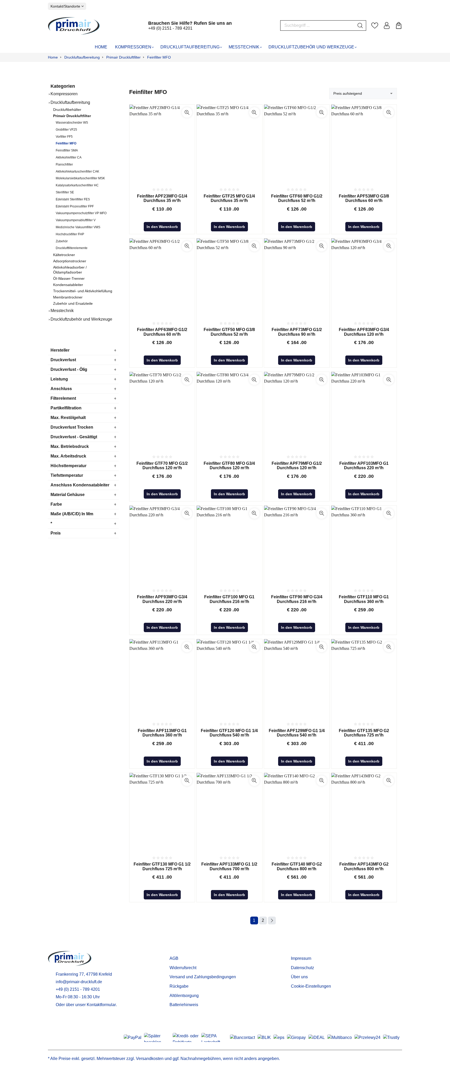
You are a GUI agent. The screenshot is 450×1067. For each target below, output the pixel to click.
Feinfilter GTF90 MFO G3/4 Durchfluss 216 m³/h (296, 599)
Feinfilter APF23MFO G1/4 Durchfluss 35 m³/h (162, 198)
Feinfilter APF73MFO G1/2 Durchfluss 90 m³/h (297, 331)
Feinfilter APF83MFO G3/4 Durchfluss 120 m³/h (364, 331)
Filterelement (63, 398)
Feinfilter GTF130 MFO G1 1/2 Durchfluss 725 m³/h (162, 866)
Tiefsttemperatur (67, 475)
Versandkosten (150, 1058)
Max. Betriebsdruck (70, 446)
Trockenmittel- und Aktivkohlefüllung (82, 291)
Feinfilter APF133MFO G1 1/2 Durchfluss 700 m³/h (229, 866)
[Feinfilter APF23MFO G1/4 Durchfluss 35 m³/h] (162, 144)
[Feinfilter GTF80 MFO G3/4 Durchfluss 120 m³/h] (229, 411)
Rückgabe (179, 986)
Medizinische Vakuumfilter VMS (78, 227)
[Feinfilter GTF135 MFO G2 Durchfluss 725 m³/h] (364, 678)
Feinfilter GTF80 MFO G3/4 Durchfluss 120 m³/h (229, 465)
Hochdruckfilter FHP (70, 234)
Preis (56, 533)
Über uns (299, 977)
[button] (187, 112)
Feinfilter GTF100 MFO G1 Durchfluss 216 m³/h (229, 599)
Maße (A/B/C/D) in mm (72, 514)
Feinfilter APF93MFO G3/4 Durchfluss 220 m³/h (162, 599)
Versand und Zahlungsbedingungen (203, 977)
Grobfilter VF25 (66, 129)
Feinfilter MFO (66, 143)
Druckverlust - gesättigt (74, 437)
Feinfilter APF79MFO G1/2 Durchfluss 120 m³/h (297, 465)
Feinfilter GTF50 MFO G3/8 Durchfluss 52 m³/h (229, 331)
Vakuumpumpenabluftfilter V (76, 220)
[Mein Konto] (386, 25)
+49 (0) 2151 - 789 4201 (170, 28)
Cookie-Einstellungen (311, 986)
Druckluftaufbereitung (70, 102)
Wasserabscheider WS (72, 122)
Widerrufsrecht (183, 968)
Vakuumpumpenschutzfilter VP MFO (81, 213)
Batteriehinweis (184, 1004)
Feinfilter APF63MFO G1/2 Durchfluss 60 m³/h (162, 331)
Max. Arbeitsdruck (68, 456)
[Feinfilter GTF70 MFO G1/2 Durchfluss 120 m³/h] (162, 411)
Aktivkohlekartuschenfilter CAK (77, 171)
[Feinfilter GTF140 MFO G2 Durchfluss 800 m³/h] (296, 812)
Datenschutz (302, 968)
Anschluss (61, 388)
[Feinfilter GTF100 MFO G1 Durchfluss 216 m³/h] (229, 545)
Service (178, 950)
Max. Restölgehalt (68, 417)
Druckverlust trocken (72, 427)
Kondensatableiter (68, 285)
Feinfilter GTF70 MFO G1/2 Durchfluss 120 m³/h (162, 465)
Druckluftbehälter (67, 110)
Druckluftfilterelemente (72, 248)
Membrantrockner (68, 297)
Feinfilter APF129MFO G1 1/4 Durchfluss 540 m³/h (297, 733)
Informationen (306, 950)
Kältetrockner (64, 255)
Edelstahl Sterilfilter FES (73, 199)
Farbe (56, 504)
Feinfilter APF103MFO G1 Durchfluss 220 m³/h (364, 465)
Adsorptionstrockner (69, 261)
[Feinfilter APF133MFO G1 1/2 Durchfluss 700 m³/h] (229, 812)
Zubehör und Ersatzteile (73, 304)
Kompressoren (64, 94)
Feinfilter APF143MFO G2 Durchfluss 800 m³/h (364, 866)
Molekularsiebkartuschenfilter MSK (80, 178)
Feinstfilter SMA (67, 150)
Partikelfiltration (66, 408)
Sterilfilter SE (65, 192)
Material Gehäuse (68, 494)
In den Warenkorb (162, 227)
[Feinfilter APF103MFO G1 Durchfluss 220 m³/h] (364, 411)
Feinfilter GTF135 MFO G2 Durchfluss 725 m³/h (364, 733)
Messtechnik (62, 310)
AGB (174, 958)
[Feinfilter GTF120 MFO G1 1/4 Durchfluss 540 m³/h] (229, 678)
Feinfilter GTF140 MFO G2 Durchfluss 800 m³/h (297, 866)
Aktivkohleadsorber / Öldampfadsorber (70, 269)
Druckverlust (63, 360)
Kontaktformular (101, 1004)
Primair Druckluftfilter (72, 116)
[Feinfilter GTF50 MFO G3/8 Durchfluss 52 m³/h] (229, 277)
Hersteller (60, 350)
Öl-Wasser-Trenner (69, 279)
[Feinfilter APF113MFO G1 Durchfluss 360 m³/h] (162, 678)
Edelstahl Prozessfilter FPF (75, 206)
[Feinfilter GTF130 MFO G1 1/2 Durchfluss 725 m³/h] (162, 812)
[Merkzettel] (374, 25)
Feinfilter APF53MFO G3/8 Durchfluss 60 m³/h (364, 198)
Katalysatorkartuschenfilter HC (77, 185)
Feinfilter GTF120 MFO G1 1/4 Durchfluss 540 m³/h (229, 733)
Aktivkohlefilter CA (69, 157)
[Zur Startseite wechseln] (74, 25)
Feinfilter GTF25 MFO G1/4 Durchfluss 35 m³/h (229, 198)
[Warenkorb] (398, 25)
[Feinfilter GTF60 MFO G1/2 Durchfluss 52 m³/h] (296, 144)
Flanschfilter (64, 164)
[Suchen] (360, 25)
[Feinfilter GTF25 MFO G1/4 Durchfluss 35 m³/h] (229, 144)
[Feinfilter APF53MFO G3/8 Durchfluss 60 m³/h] (364, 144)
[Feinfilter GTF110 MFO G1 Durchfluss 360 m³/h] (364, 545)
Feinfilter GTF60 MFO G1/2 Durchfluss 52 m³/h (296, 198)
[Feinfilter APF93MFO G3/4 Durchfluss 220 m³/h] (162, 545)
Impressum (301, 958)
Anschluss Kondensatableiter (80, 485)
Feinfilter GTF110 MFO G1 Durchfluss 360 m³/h (364, 599)
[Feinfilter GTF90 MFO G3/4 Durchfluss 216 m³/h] (296, 545)
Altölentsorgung (184, 995)
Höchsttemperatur (68, 465)
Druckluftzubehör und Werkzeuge (81, 319)
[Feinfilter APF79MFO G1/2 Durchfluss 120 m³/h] (296, 411)
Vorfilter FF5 (64, 136)
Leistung (59, 379)
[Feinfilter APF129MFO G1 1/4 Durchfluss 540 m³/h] (296, 678)
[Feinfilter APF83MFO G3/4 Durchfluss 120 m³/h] (364, 277)
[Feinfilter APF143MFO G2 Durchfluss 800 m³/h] (364, 812)
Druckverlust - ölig (69, 369)
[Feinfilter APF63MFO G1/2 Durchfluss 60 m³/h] (162, 277)
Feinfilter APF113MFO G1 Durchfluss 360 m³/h (162, 733)
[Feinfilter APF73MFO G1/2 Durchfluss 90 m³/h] (296, 277)
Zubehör (62, 241)
